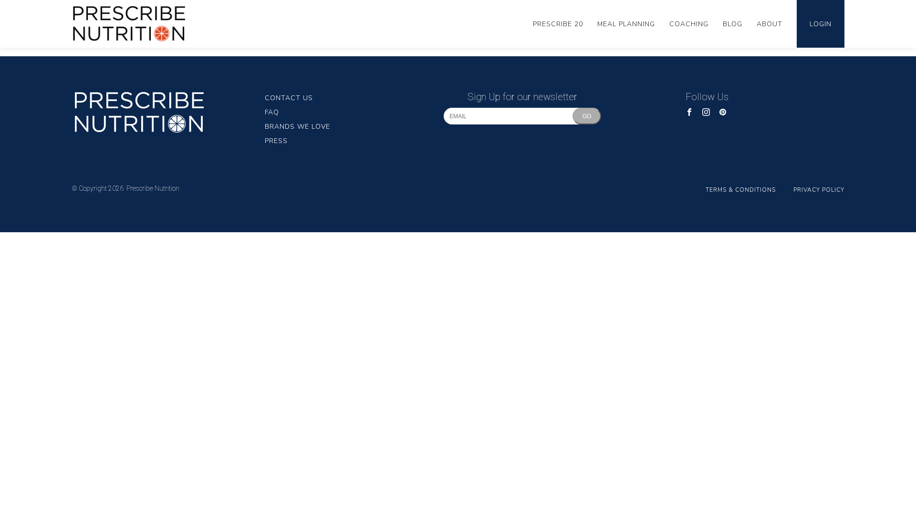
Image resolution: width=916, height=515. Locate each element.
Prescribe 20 (558, 24)
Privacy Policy (818, 190)
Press (276, 140)
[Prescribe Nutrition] (136, 24)
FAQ (272, 112)
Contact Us (289, 98)
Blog (732, 24)
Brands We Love (297, 126)
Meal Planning (626, 24)
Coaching (688, 24)
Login (821, 24)
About (769, 24)
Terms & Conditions (741, 190)
